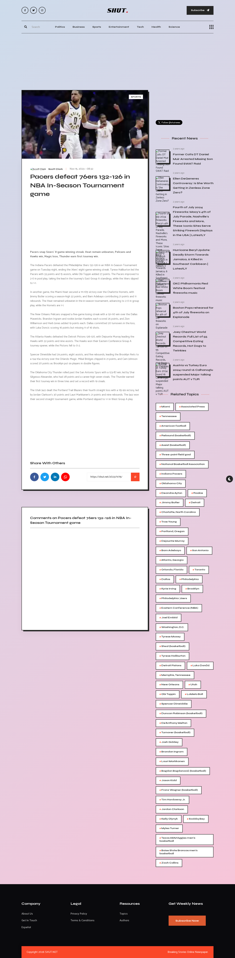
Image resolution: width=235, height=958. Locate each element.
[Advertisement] (117, 61)
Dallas (164, 579)
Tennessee (168, 416)
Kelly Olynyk (168, 819)
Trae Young (168, 522)
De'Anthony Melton (173, 723)
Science (174, 26)
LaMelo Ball (194, 694)
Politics (60, 26)
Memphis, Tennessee (174, 675)
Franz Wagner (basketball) (178, 790)
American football (172, 426)
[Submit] (26, 27)
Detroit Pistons (170, 666)
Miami (164, 407)
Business (79, 26)
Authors (124, 920)
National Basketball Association (182, 464)
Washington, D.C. (171, 627)
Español (26, 927)
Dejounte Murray (172, 541)
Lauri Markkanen (172, 761)
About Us (27, 913)
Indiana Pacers (170, 474)
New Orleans (169, 685)
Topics (124, 913)
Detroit (194, 503)
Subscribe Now (187, 920)
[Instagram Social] (42, 10)
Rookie (197, 493)
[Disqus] (85, 578)
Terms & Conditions (82, 920)
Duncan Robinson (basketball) (180, 713)
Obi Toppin (167, 694)
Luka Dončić (200, 666)
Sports (96, 26)
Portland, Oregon (172, 531)
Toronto (199, 570)
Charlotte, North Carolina (177, 512)
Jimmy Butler (169, 503)
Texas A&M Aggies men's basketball (177, 839)
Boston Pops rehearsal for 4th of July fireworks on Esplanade (193, 312)
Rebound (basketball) (175, 436)
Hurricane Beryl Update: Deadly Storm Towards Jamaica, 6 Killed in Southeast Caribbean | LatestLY (191, 259)
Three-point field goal (175, 455)
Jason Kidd (168, 780)
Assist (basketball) (172, 445)
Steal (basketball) (172, 646)
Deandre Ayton (170, 493)
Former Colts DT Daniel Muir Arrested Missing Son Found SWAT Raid (193, 159)
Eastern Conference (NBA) (178, 608)
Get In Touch (29, 920)
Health (156, 26)
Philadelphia (189, 579)
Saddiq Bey (196, 819)
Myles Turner (169, 828)
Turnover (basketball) (174, 733)
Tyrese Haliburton (172, 656)
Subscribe (198, 10)
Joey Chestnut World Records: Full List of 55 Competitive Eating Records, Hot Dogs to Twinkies (190, 341)
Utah (193, 685)
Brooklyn (192, 589)
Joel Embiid (168, 618)
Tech (140, 26)
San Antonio (199, 551)
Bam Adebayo (170, 551)
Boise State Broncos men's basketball (178, 852)
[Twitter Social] (33, 10)
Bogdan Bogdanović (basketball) (182, 771)
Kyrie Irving (167, 589)
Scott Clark (55, 169)
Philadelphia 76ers (173, 598)
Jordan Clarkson (171, 809)
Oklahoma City (170, 484)
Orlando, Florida (171, 570)
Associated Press (192, 407)
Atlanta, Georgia (171, 560)
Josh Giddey (169, 742)
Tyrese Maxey (170, 637)
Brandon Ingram (171, 752)
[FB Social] (25, 10)
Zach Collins (168, 863)
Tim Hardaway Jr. (172, 800)
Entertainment (119, 26)
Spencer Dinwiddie (173, 704)
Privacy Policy (79, 913)
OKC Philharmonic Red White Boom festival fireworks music (190, 288)
